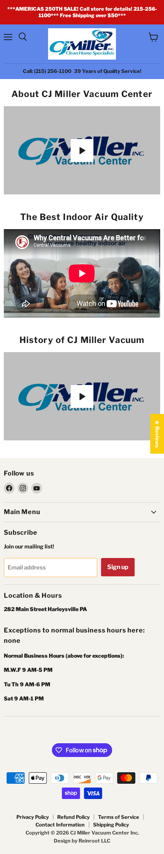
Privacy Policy (32, 817)
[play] (82, 150)
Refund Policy (73, 817)
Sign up (118, 567)
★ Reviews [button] (157, 434)
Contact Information (60, 825)
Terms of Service (118, 817)
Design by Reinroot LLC (82, 841)
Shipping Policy (111, 825)
